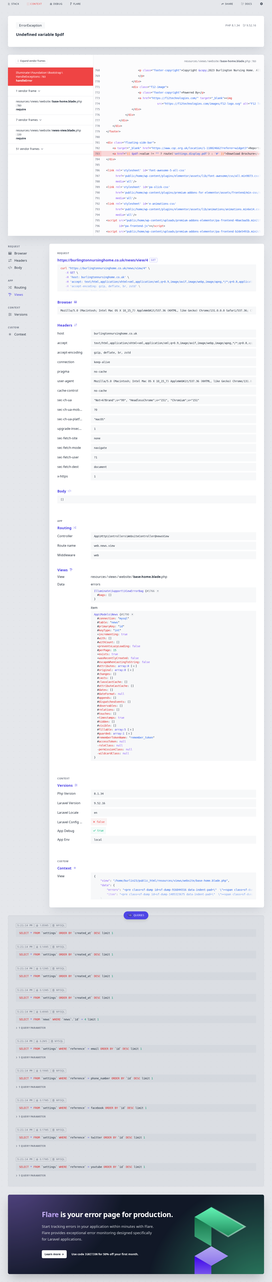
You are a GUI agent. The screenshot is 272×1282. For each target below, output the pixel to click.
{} (126, 595)
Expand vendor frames (32, 61)
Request (14, 246)
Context (14, 307)
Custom (13, 327)
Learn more (54, 1254)
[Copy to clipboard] (251, 268)
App (10, 280)
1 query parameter (32, 1027)
